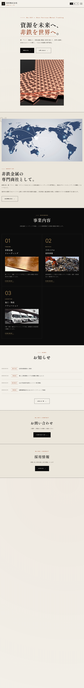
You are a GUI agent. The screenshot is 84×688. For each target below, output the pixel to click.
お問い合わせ (42, 50)
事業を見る (26, 50)
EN (74, 3)
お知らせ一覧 (40, 401)
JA (71, 3)
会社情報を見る (9, 198)
